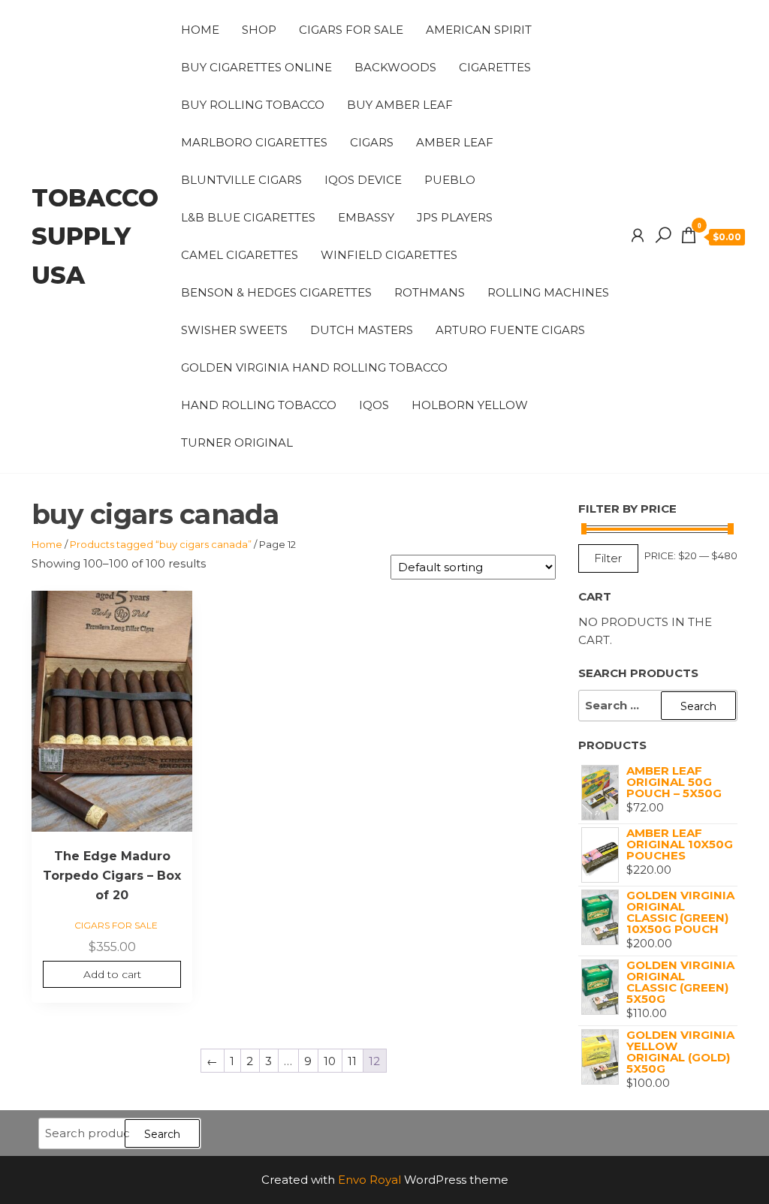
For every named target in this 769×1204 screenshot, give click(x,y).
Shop (259, 30)
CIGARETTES (495, 67)
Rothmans (429, 292)
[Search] (663, 236)
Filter (608, 558)
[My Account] (637, 236)
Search (162, 1134)
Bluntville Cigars (241, 180)
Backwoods (395, 67)
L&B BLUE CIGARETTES (248, 217)
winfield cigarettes (389, 255)
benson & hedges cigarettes (276, 292)
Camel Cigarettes (239, 255)
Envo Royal (369, 1179)
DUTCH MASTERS (361, 330)
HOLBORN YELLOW (470, 405)
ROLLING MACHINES (548, 292)
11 (352, 1061)
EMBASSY (366, 217)
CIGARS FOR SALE (351, 30)
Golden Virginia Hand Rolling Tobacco (314, 367)
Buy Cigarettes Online (256, 67)
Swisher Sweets (234, 330)
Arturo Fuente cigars (510, 330)
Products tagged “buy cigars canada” (161, 544)
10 (330, 1061)
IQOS (374, 405)
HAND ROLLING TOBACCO (258, 405)
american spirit (479, 30)
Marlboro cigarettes (254, 142)
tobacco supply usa (95, 236)
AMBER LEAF (454, 142)
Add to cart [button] (112, 974)
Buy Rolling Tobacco (252, 105)
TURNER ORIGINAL (237, 442)
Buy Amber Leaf (400, 105)
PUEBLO (449, 180)
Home (200, 30)
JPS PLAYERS (455, 217)
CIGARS (372, 142)
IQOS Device (363, 180)
